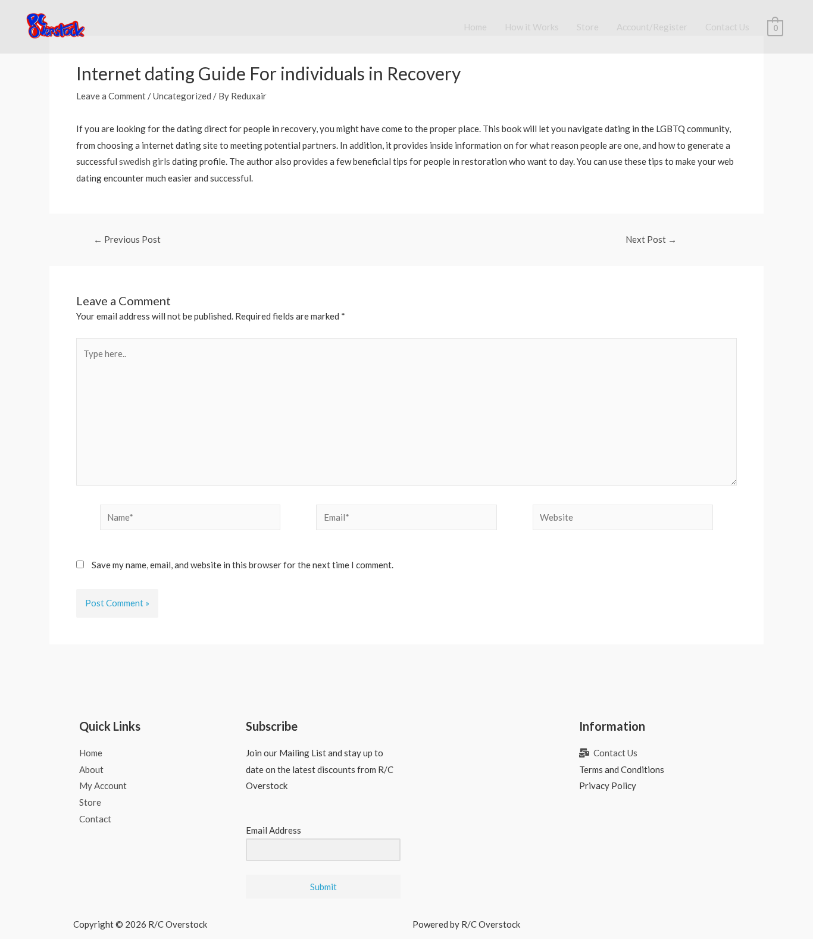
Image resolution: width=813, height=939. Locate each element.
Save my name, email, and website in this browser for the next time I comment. (242, 564)
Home (475, 26)
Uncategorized (182, 95)
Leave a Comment (111, 95)
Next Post (651, 239)
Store (588, 26)
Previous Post (127, 239)
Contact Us (727, 26)
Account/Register (652, 26)
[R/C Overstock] (56, 25)
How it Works (532, 26)
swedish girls (144, 161)
